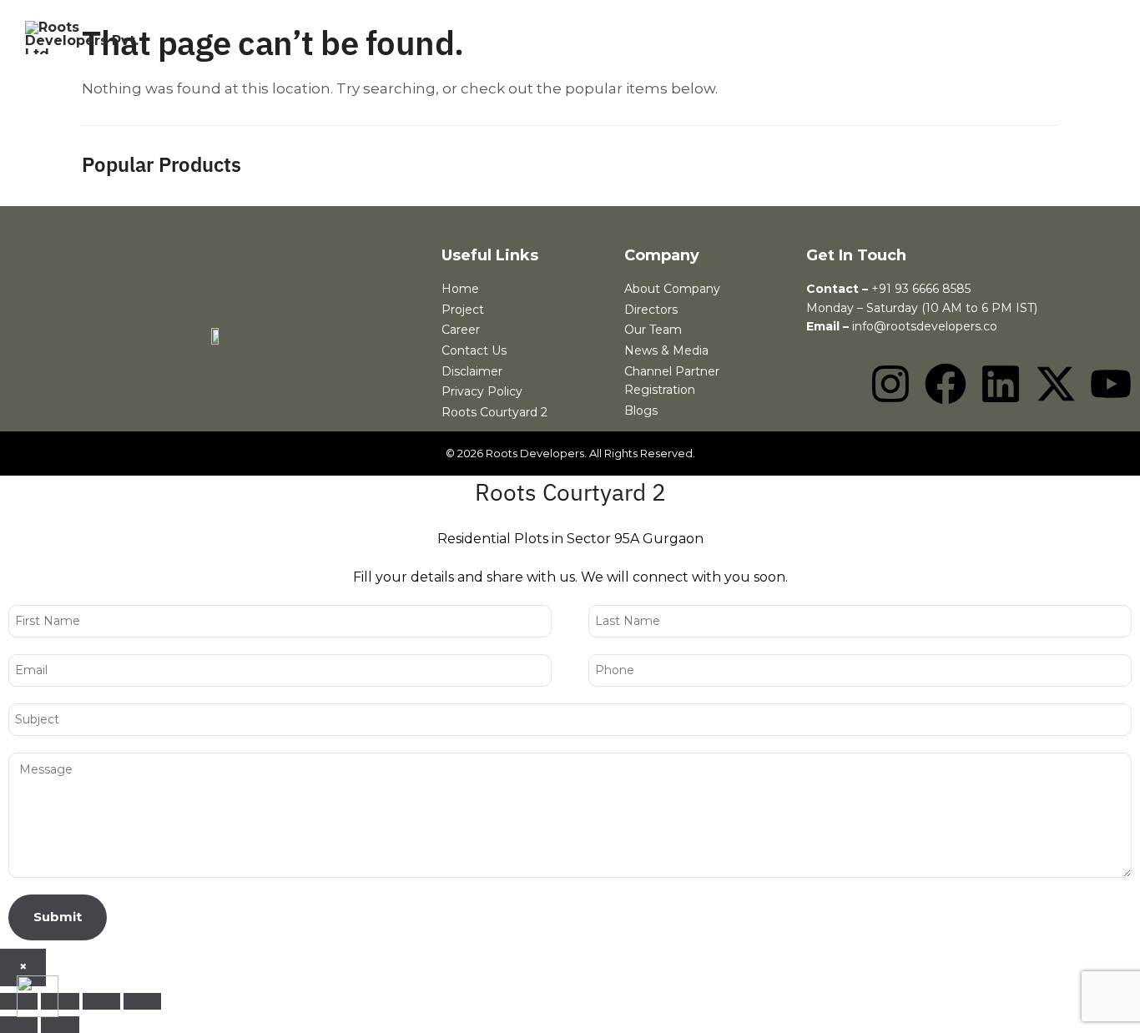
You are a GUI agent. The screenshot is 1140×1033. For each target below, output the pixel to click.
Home (460, 288)
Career (460, 329)
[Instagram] (890, 384)
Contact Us (474, 350)
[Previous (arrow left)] (19, 1024)
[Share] (101, 1001)
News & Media (666, 350)
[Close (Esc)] (142, 1001)
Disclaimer (471, 371)
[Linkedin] (1000, 384)
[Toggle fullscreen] (59, 1001)
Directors (651, 309)
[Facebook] (945, 384)
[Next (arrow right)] (59, 1024)
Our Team (653, 329)
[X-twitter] (1056, 384)
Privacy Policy (481, 391)
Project (462, 309)
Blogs (641, 410)
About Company (672, 288)
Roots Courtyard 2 (494, 412)
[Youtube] (1111, 384)
